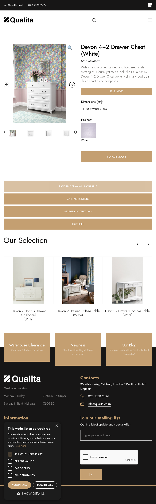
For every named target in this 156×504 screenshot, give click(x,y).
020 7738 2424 (37, 5)
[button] (148, 243)
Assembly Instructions (78, 211)
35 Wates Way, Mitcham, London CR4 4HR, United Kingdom (113, 386)
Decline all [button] (45, 485)
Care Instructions (78, 199)
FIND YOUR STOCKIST (117, 156)
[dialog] (32, 461)
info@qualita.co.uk (14, 5)
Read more (116, 91)
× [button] (56, 425)
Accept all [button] (19, 485)
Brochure (78, 224)
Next (75, 132)
